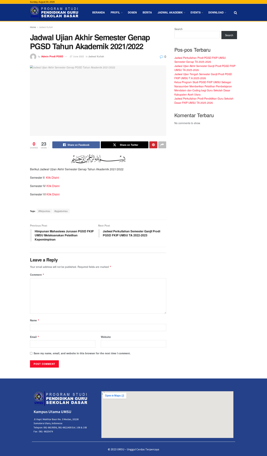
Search (178, 29)
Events (196, 12)
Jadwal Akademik (170, 12)
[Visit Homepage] (54, 12)
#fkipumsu (44, 211)
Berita (147, 12)
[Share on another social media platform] (162, 144)
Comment (37, 274)
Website (106, 337)
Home (33, 27)
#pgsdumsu (61, 211)
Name (34, 320)
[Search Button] (235, 12)
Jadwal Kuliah (46, 27)
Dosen (132, 12)
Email (34, 337)
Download (216, 12)
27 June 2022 (77, 56)
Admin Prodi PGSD (52, 56)
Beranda (98, 12)
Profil (115, 12)
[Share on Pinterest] (153, 144)
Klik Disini (52, 177)
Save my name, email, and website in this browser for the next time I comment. (82, 353)
